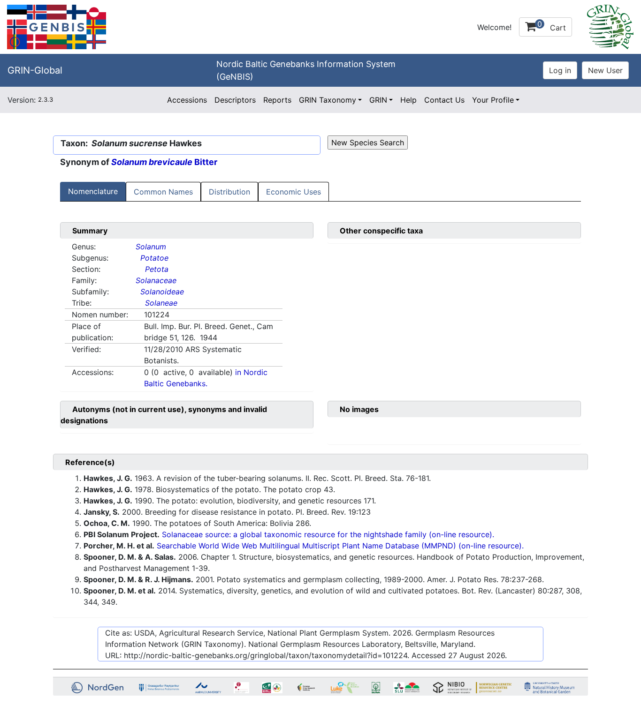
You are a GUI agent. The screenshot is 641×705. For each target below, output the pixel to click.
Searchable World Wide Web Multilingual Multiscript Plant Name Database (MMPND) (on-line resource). (340, 545)
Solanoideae (162, 291)
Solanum (151, 246)
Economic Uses (293, 191)
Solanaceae (156, 280)
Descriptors (235, 100)
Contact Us (444, 100)
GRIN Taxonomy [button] (327, 100)
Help (408, 100)
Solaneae (161, 303)
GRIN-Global (35, 70)
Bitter (164, 162)
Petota (156, 269)
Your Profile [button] (493, 100)
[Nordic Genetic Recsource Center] (56, 26)
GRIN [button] (378, 100)
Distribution (229, 191)
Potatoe (154, 257)
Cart (551, 25)
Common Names (163, 191)
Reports (277, 100)
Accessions (187, 100)
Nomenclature (93, 191)
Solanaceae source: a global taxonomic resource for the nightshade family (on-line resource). (328, 534)
